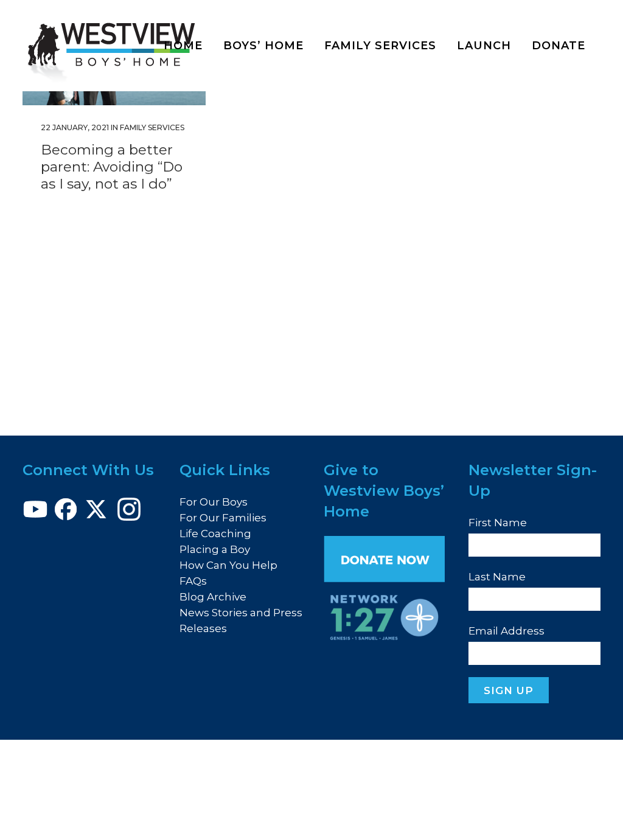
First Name (497, 522)
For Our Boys (213, 502)
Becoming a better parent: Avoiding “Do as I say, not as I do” (112, 166)
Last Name (497, 577)
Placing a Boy (214, 549)
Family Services (152, 127)
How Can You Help (228, 565)
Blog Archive (212, 597)
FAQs (193, 581)
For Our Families (222, 518)
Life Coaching (215, 533)
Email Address (506, 631)
